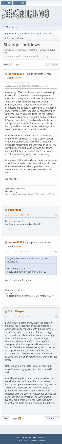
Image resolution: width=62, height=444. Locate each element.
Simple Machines (39, 441)
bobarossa (14, 210)
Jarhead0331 (16, 74)
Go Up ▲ (42, 437)
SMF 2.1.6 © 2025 (24, 441)
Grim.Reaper (16, 311)
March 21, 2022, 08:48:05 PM (17, 82)
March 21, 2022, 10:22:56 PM (17, 251)
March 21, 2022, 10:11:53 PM (17, 215)
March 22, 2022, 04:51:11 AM (17, 316)
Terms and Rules (29, 437)
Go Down (7, 64)
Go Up (6, 418)
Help (18, 437)
